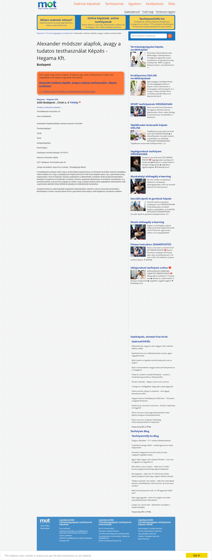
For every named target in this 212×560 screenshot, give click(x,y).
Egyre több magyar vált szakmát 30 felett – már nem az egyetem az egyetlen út (153, 460)
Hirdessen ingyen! (165, 11)
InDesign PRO (64, 541)
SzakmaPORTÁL (141, 341)
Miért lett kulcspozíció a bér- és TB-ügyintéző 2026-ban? (152, 491)
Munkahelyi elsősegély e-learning (151, 176)
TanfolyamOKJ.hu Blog (145, 436)
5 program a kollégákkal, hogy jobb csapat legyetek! (152, 386)
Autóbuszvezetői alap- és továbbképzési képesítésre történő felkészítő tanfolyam (73, 532)
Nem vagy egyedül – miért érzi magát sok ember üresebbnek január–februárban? (151, 498)
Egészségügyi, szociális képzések (150, 528)
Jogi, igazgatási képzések (147, 534)
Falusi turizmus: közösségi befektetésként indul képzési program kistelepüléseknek (150, 413)
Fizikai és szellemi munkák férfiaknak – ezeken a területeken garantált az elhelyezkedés (151, 375)
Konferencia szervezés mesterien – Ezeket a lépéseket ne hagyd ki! (153, 406)
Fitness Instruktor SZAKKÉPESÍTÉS (151, 244)
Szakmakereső (132, 11)
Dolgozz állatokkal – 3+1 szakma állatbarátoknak (151, 440)
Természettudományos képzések (150, 531)
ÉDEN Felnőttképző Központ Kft (110, 541)
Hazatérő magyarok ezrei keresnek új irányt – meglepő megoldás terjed (150, 453)
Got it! (196, 555)
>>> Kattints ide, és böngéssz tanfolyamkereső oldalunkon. (78, 87)
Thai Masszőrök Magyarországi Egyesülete (114, 534)
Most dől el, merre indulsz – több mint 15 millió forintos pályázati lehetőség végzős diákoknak (150, 467)
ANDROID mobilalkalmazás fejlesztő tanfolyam (75, 538)
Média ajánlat (44, 528)
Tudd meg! (148, 11)
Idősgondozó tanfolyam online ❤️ (151, 267)
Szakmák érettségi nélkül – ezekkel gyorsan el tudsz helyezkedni (152, 446)
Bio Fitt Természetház (106, 528)
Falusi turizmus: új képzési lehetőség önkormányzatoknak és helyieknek (146, 421)
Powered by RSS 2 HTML (141, 427)
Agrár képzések (143, 539)
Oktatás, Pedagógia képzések (148, 536)
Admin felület (44, 526)
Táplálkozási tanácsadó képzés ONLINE (149, 126)
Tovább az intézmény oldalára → (49, 107)
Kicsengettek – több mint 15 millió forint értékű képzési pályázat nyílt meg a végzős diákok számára (152, 475)
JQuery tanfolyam (65, 535)
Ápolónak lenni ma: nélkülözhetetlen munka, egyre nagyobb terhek (152, 354)
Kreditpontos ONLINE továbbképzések (144, 77)
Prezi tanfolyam (64, 528)
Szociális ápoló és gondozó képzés (151, 198)
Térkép (74, 102)
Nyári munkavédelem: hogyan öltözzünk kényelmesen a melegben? (153, 368)
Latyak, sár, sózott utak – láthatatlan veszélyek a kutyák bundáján (151, 506)
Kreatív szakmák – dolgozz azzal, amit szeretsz (150, 382)
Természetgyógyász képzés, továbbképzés (147, 48)
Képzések (40, 33)
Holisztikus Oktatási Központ (109, 531)
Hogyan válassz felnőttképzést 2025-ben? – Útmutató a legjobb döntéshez (153, 399)
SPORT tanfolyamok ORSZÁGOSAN (151, 104)
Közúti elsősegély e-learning (147, 222)
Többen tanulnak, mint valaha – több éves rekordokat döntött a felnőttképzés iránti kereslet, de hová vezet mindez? (153, 483)
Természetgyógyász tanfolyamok (59, 33)
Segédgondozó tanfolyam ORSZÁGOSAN (146, 153)
